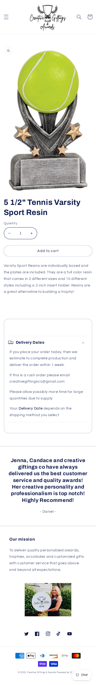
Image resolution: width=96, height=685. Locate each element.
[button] (6, 16)
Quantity (10, 223)
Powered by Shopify (67, 672)
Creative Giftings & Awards (41, 672)
